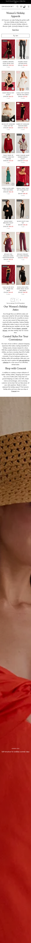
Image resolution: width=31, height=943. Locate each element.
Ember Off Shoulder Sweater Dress (22, 125)
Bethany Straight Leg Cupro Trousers (23, 255)
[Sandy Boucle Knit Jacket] (8, 81)
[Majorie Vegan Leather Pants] (23, 50)
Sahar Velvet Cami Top (23, 222)
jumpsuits (24, 328)
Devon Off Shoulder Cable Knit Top (8, 125)
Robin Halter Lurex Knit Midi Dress (8, 189)
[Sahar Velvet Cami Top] (23, 209)
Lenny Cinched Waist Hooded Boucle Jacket (22, 157)
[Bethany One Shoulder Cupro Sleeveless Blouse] (8, 242)
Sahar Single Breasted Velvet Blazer (8, 223)
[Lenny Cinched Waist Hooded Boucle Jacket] (23, 143)
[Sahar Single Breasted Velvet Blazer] (8, 209)
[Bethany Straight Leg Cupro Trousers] (23, 242)
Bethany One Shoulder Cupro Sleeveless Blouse (8, 255)
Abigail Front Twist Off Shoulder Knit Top (23, 190)
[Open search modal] (17, 6)
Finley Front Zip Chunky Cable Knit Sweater (8, 157)
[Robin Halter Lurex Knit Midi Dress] (8, 176)
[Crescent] (8, 6)
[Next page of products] (20, 300)
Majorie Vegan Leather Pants (22, 62)
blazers (19, 328)
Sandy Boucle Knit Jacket (8, 93)
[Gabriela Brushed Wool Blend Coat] (8, 50)
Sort (17, 36)
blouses (5, 330)
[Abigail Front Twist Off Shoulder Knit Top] (23, 176)
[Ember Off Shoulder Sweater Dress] (23, 112)
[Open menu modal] (28, 6)
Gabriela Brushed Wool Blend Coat (8, 62)
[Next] (28, 2)
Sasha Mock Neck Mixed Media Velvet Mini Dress (23, 288)
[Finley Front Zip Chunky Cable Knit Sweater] (8, 143)
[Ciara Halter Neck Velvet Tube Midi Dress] (8, 275)
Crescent (14, 391)
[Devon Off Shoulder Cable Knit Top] (8, 112)
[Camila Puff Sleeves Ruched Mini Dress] (23, 81)
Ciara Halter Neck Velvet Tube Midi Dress (8, 288)
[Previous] (2, 2)
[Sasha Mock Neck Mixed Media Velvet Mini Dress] (23, 275)
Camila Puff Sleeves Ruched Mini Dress (22, 93)
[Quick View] (13, 57)
